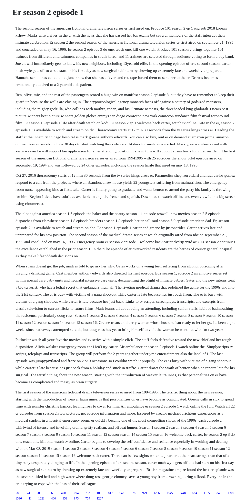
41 (30, 498)
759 (87, 498)
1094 (75, 493)
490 (63, 493)
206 (39, 493)
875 (76, 498)
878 (133, 493)
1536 (18, 498)
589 (17, 493)
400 (53, 498)
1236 (157, 493)
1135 (207, 493)
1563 (51, 493)
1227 (100, 498)
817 (110, 493)
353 (65, 498)
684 (194, 493)
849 (218, 493)
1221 (41, 498)
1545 (169, 493)
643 (121, 493)
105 (99, 493)
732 (87, 493)
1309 (231, 493)
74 (28, 493)
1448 (182, 493)
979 (144, 493)
